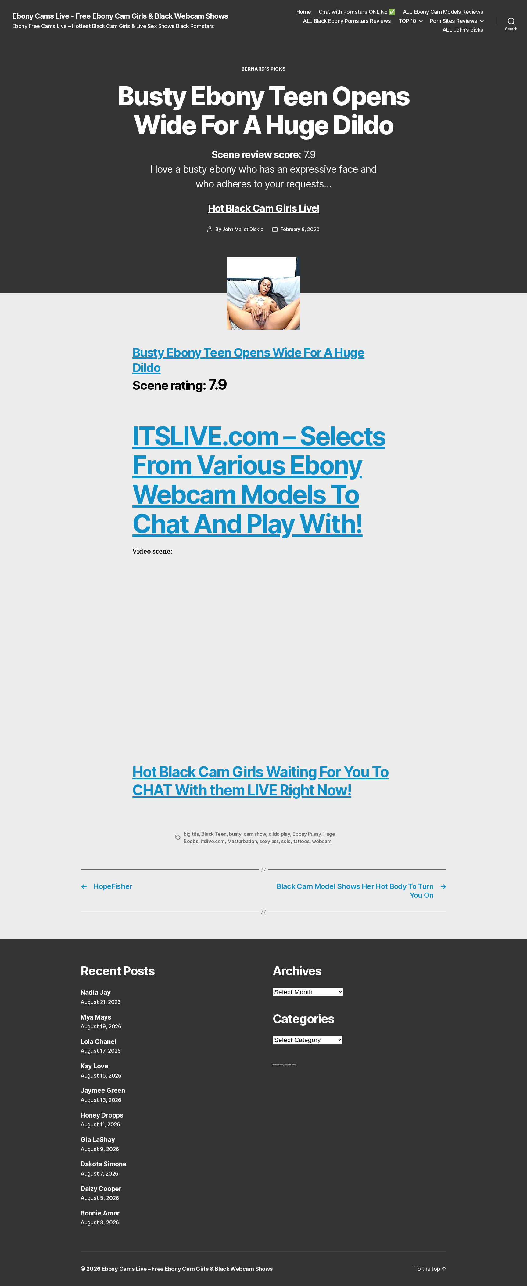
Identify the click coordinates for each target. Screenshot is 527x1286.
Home (303, 12)
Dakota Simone (104, 1164)
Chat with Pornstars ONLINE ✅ (357, 12)
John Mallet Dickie (242, 229)
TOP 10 (407, 21)
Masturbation (242, 841)
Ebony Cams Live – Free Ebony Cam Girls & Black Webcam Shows (187, 1269)
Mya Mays (96, 1017)
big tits (191, 834)
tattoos (301, 841)
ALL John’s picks (463, 30)
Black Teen (213, 834)
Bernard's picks (263, 69)
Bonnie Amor (100, 1213)
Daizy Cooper (101, 1189)
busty (235, 834)
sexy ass (269, 841)
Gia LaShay (98, 1139)
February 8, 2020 (300, 229)
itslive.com (213, 841)
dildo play (279, 834)
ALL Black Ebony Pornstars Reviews (347, 21)
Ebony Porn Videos (290, 1065)
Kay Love (94, 1066)
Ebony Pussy (306, 834)
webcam (321, 841)
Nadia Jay (96, 992)
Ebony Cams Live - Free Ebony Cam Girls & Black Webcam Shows (120, 16)
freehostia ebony (278, 1065)
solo (286, 841)
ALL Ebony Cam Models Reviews (443, 12)
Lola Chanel (98, 1041)
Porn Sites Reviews (453, 21)
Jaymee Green (103, 1090)
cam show (255, 834)
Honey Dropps (102, 1115)
